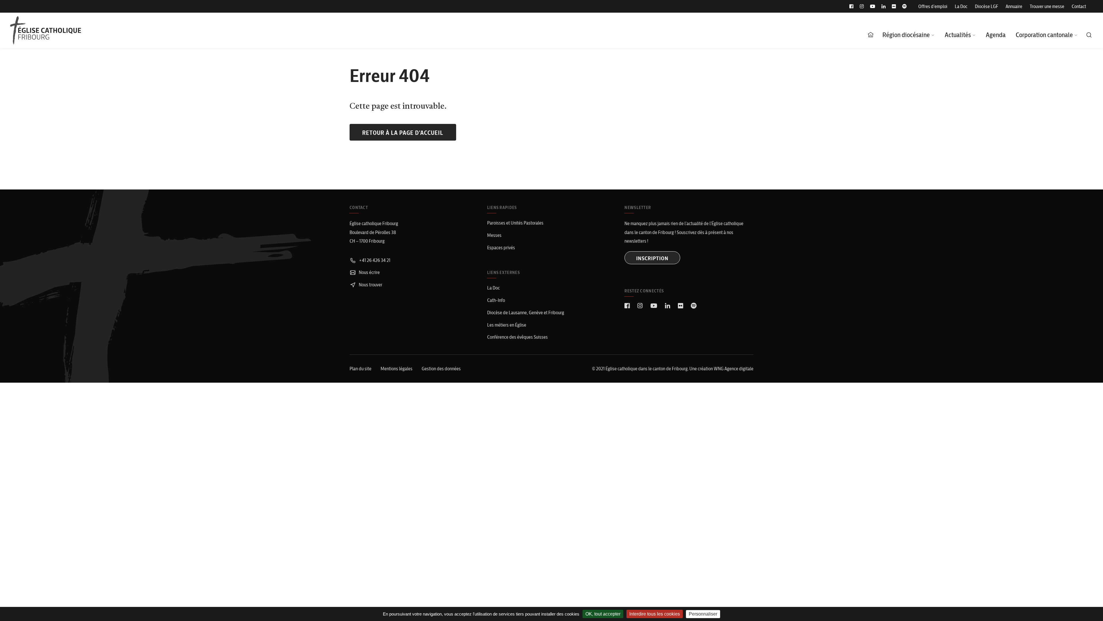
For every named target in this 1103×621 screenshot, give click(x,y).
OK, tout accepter (602, 614)
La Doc (961, 6)
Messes (494, 235)
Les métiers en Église (506, 325)
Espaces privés (501, 247)
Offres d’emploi (932, 6)
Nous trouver (370, 285)
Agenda (996, 35)
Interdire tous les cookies (654, 614)
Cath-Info (496, 300)
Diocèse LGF (986, 6)
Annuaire (1014, 6)
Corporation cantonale (1044, 35)
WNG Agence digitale (733, 368)
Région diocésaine (906, 35)
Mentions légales (396, 368)
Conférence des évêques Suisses (517, 337)
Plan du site (360, 368)
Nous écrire (369, 272)
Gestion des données (441, 368)
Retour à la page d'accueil (402, 132)
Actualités (958, 35)
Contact (1079, 6)
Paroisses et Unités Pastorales (515, 223)
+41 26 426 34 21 (374, 260)
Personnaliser (703, 614)
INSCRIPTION (652, 258)
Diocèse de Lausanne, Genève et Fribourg (525, 312)
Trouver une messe (1047, 6)
